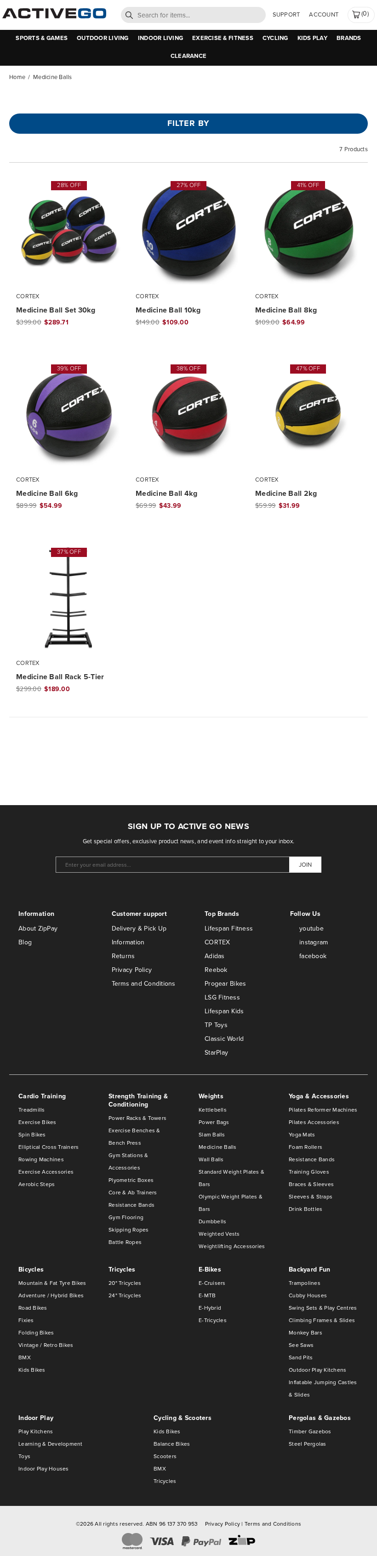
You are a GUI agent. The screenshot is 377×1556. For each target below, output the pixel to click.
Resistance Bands (131, 1205)
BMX (24, 1357)
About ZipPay (37, 928)
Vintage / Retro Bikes (45, 1345)
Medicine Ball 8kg (286, 310)
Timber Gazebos (310, 1431)
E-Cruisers (212, 1283)
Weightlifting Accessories (232, 1246)
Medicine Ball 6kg (47, 493)
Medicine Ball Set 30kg (56, 310)
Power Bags (214, 1122)
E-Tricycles (213, 1320)
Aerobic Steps (36, 1184)
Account (323, 14)
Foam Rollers (305, 1147)
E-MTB (207, 1295)
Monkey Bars (305, 1333)
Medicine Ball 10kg (168, 310)
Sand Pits (301, 1357)
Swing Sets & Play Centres (323, 1308)
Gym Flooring (126, 1217)
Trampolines (304, 1283)
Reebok (216, 970)
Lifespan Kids (224, 1011)
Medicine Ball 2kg (286, 493)
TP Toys (216, 1025)
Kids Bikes (32, 1370)
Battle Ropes (125, 1242)
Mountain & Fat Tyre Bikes (52, 1283)
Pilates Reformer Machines (323, 1110)
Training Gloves (309, 1172)
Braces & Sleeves (311, 1184)
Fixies (26, 1320)
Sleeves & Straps (310, 1197)
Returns (123, 956)
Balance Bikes (172, 1444)
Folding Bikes (36, 1333)
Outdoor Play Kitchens (317, 1370)
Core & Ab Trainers (133, 1192)
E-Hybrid (210, 1308)
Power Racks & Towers (137, 1118)
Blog (25, 942)
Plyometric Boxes (131, 1180)
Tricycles (165, 1481)
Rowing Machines (41, 1159)
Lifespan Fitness (229, 928)
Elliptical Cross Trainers (48, 1147)
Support (286, 14)
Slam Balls (212, 1134)
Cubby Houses (308, 1295)
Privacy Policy (132, 970)
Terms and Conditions (144, 983)
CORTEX (217, 942)
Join (305, 864)
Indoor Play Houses (43, 1469)
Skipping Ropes (129, 1230)
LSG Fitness (222, 997)
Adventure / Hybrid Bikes (51, 1295)
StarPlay (216, 1052)
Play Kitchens (35, 1431)
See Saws (301, 1345)
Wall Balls (211, 1159)
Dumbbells (212, 1221)
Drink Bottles (305, 1209)
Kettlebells (213, 1110)
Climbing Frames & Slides (322, 1320)
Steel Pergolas (307, 1444)
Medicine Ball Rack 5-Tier (60, 677)
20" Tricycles (125, 1283)
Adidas (215, 956)
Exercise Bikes (37, 1122)
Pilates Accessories (314, 1122)
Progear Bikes (225, 983)
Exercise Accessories (46, 1172)
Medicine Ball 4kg (166, 493)
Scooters (165, 1456)
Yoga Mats (302, 1134)
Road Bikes (32, 1308)
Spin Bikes (32, 1134)
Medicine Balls (218, 1147)
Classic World (224, 1039)
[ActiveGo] (54, 16)
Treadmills (31, 1110)
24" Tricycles (125, 1295)
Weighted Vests (219, 1234)
